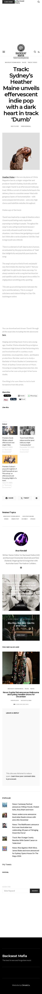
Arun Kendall (26, 126)
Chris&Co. (26, 985)
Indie (7, 519)
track (33, 519)
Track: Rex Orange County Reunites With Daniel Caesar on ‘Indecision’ (24, 840)
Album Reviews (12, 579)
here (4, 335)
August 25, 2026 (26, 700)
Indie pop (15, 519)
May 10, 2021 (15, 126)
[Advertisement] (21, 26)
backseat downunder (12, 516)
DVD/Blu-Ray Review (27, 619)
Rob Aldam (26, 629)
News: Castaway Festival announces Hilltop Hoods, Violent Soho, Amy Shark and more (25, 807)
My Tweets (6, 864)
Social (5, 872)
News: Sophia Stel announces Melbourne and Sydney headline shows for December (21, 694)
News (32, 688)
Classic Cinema (13, 619)
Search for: (6, 887)
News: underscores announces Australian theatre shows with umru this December (24, 817)
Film (21, 621)
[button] (39, 52)
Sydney (25, 519)
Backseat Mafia (14, 956)
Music (24, 62)
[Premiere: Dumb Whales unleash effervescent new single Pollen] (10, 430)
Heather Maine (8, 177)
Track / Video (32, 62)
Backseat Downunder (13, 62)
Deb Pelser (15, 700)
